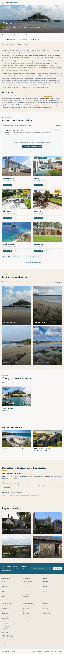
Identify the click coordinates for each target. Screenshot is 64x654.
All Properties (26, 596)
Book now (6, 185)
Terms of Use (46, 616)
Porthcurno (26, 608)
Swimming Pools (27, 594)
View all (58, 125)
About (25, 34)
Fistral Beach (26, 606)
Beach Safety (5, 613)
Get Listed (46, 611)
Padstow (4, 586)
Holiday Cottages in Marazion (11, 256)
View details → (16, 185)
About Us (45, 606)
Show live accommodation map (32, 146)
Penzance (4, 591)
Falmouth (4, 589)
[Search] (56, 2)
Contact (45, 608)
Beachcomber (48, 96)
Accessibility (5, 618)
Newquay (4, 581)
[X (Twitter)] (11, 636)
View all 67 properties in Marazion (32, 262)
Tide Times (5, 616)
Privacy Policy (47, 613)
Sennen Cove (26, 616)
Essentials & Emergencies (9, 611)
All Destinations (6, 599)
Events (45, 586)
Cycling (4, 621)
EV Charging (5, 626)
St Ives (4, 584)
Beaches (9, 34)
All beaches (57, 282)
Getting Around (6, 608)
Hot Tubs (25, 586)
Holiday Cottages (27, 581)
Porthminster (26, 613)
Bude (3, 596)
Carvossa (20, 102)
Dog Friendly (26, 584)
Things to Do (17, 34)
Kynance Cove (26, 611)
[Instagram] (7, 636)
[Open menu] (60, 2)
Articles (45, 591)
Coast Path (5, 623)
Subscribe (57, 568)
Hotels (24, 591)
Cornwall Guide (6, 606)
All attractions (56, 383)
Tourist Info (5, 628)
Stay (3, 34)
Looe (3, 594)
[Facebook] (3, 636)
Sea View (25, 589)
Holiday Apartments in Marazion (32, 256)
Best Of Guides (47, 589)
